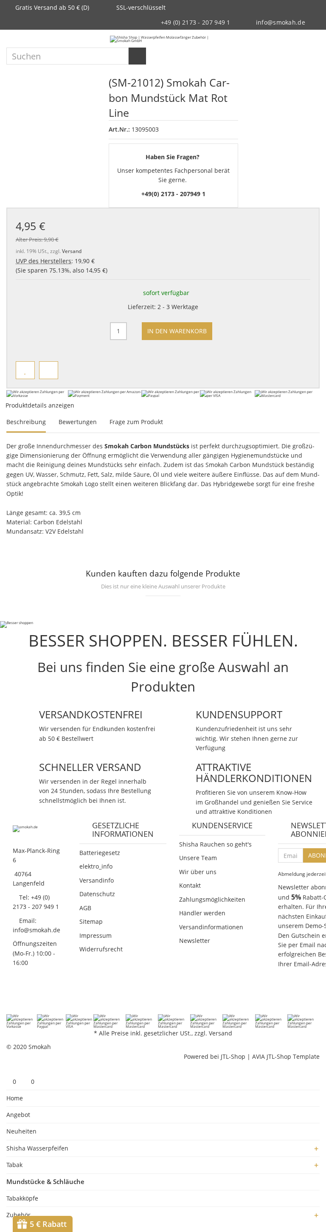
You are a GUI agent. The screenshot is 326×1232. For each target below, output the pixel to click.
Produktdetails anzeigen (41, 405)
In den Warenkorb (177, 331)
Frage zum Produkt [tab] (136, 422)
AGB (85, 908)
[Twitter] (22, 997)
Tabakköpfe (22, 1198)
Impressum (95, 935)
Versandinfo (96, 880)
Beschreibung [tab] (26, 422)
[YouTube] (44, 997)
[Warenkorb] (313, 39)
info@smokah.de (280, 22)
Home (14, 1098)
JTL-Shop (233, 1056)
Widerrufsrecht (101, 949)
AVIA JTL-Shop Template (286, 1056)
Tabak (14, 1165)
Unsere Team (198, 858)
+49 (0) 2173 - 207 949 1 (195, 22)
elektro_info (95, 866)
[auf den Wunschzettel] (25, 370)
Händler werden (202, 913)
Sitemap (91, 921)
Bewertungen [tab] (78, 422)
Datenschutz (97, 894)
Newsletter (194, 941)
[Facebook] (11, 997)
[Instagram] (55, 997)
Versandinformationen (211, 927)
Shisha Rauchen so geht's (215, 844)
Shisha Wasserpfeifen (37, 1148)
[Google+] (33, 997)
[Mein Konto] (298, 39)
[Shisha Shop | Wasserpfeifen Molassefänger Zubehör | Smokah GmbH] (163, 38)
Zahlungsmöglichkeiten (212, 899)
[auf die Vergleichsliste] (48, 370)
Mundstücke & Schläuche (45, 1181)
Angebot (18, 1115)
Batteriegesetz (99, 853)
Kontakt (190, 885)
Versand (72, 251)
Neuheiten (21, 1131)
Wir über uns (197, 872)
